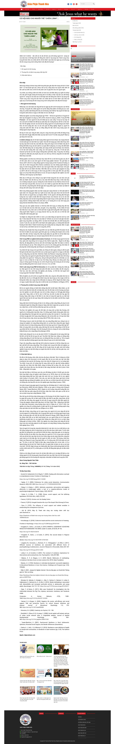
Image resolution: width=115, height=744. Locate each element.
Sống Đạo (66, 9)
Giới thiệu (27, 9)
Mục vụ (59, 9)
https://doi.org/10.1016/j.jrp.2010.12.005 (31, 550)
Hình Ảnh (48, 9)
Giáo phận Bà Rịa (81, 724)
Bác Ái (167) (75, 25)
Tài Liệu (92, 9)
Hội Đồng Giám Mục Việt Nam (84, 722)
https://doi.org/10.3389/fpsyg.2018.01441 (47, 523)
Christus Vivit (46, 264)
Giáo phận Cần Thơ (82, 733)
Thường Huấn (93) (77, 30)
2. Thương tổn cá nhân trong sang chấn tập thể (33, 72)
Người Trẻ (80, 9)
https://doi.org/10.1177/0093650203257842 (48, 484)
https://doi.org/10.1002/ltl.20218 (29, 532)
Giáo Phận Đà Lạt (82, 735)
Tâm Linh (73, 9)
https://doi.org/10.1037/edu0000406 (33, 607)
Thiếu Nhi (86, 9)
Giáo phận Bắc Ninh (82, 727)
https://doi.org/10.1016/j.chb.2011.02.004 (35, 598)
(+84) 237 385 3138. (25, 735)
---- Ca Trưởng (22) (77, 37)
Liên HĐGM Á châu (82, 719)
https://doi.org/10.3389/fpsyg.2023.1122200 (32, 479)
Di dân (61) (75, 20)
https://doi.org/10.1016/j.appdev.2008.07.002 (35, 619)
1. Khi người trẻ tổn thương (28, 69)
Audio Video (40, 9)
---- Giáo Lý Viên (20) (77, 39)
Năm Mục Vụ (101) (77, 41)
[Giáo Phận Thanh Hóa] (34, 3)
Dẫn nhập (23, 66)
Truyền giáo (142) (77, 23)
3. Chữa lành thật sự (26, 75)
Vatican (80, 716)
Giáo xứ (54, 9)
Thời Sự (33, 9)
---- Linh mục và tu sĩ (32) (78, 35)
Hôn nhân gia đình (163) (78, 27)
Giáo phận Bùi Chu (82, 730)
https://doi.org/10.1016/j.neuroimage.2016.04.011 (54, 586)
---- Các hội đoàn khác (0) (78, 32)
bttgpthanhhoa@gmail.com (26, 736)
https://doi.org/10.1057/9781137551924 (36, 540)
